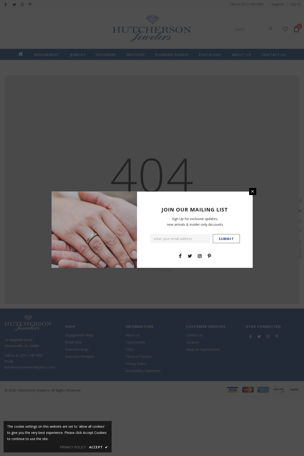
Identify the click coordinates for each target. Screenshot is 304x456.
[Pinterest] (209, 255)
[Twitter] (190, 255)
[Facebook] (180, 255)
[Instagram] (199, 255)
